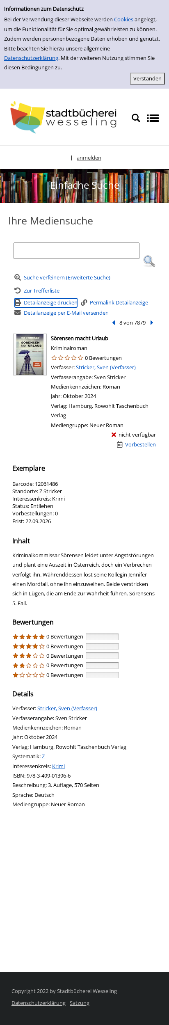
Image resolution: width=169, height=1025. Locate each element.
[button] (149, 261)
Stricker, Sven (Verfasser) (106, 367)
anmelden (89, 157)
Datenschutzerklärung (31, 58)
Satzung (79, 1003)
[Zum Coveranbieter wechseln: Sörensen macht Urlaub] (30, 354)
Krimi (58, 766)
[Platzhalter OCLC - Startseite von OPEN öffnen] (65, 117)
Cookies (123, 19)
